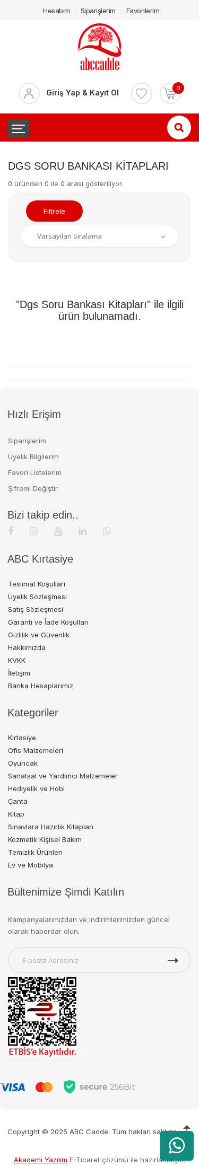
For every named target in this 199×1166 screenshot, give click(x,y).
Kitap (16, 814)
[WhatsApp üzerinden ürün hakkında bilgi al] (177, 1146)
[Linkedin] (82, 531)
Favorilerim (143, 10)
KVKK (16, 660)
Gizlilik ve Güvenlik (39, 634)
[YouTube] (58, 531)
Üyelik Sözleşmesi (37, 596)
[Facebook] (10, 531)
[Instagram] (34, 531)
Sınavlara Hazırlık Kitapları (50, 826)
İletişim (19, 673)
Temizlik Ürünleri (35, 852)
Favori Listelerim (35, 472)
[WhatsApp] (107, 531)
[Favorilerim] (141, 93)
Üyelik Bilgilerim (33, 456)
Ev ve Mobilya (30, 865)
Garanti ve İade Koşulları (48, 622)
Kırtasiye (22, 737)
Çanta (18, 801)
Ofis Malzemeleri (35, 750)
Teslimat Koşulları (36, 584)
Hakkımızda (27, 647)
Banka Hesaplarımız (40, 685)
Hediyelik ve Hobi (36, 788)
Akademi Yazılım (40, 1159)
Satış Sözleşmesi (35, 609)
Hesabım (56, 10)
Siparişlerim (98, 10)
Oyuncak (23, 763)
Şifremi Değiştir (33, 488)
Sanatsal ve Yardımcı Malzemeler (63, 776)
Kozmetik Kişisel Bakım (45, 839)
